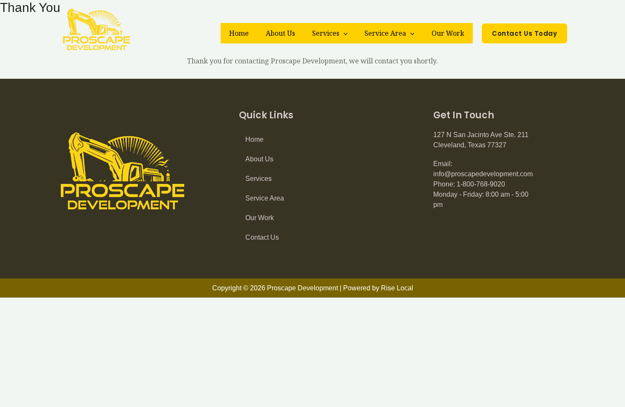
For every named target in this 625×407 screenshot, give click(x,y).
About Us (280, 33)
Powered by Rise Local (378, 288)
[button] (343, 33)
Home (239, 33)
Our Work (448, 33)
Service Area (385, 33)
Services (325, 33)
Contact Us (262, 237)
